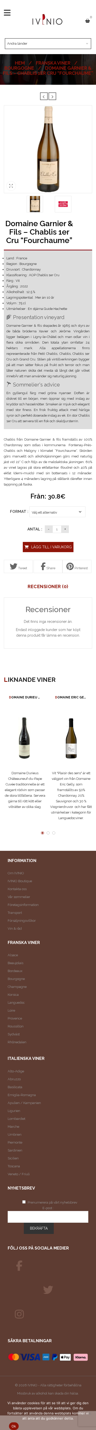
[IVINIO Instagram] (19, 1314)
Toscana (14, 1166)
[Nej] (89, 1413)
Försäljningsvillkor (22, 921)
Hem (20, 63)
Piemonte (15, 1142)
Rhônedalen (17, 1042)
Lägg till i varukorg (51, 547)
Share (50, 568)
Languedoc (16, 1002)
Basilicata (15, 1087)
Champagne (17, 987)
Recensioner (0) (48, 586)
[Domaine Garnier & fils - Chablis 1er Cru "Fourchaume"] (35, 204)
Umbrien (15, 1134)
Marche (13, 1127)
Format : (19, 511)
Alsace (13, 955)
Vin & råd (15, 928)
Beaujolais (15, 963)
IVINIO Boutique (20, 881)
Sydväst (14, 1034)
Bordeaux (15, 971)
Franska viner (53, 63)
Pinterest (81, 568)
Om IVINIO (16, 873)
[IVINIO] (19, 1266)
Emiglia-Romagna (22, 1095)
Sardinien (15, 1150)
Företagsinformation (23, 905)
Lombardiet (16, 1119)
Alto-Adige (16, 1071)
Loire (11, 1010)
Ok (14, 1426)
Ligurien (14, 1111)
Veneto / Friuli (19, 1174)
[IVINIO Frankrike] (48, 1290)
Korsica (13, 995)
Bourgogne (19, 68)
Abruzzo (14, 1079)
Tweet (22, 568)
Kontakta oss (17, 889)
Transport (15, 913)
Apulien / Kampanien (24, 1103)
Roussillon (16, 1026)
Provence (15, 1018)
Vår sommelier (19, 897)
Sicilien (13, 1158)
